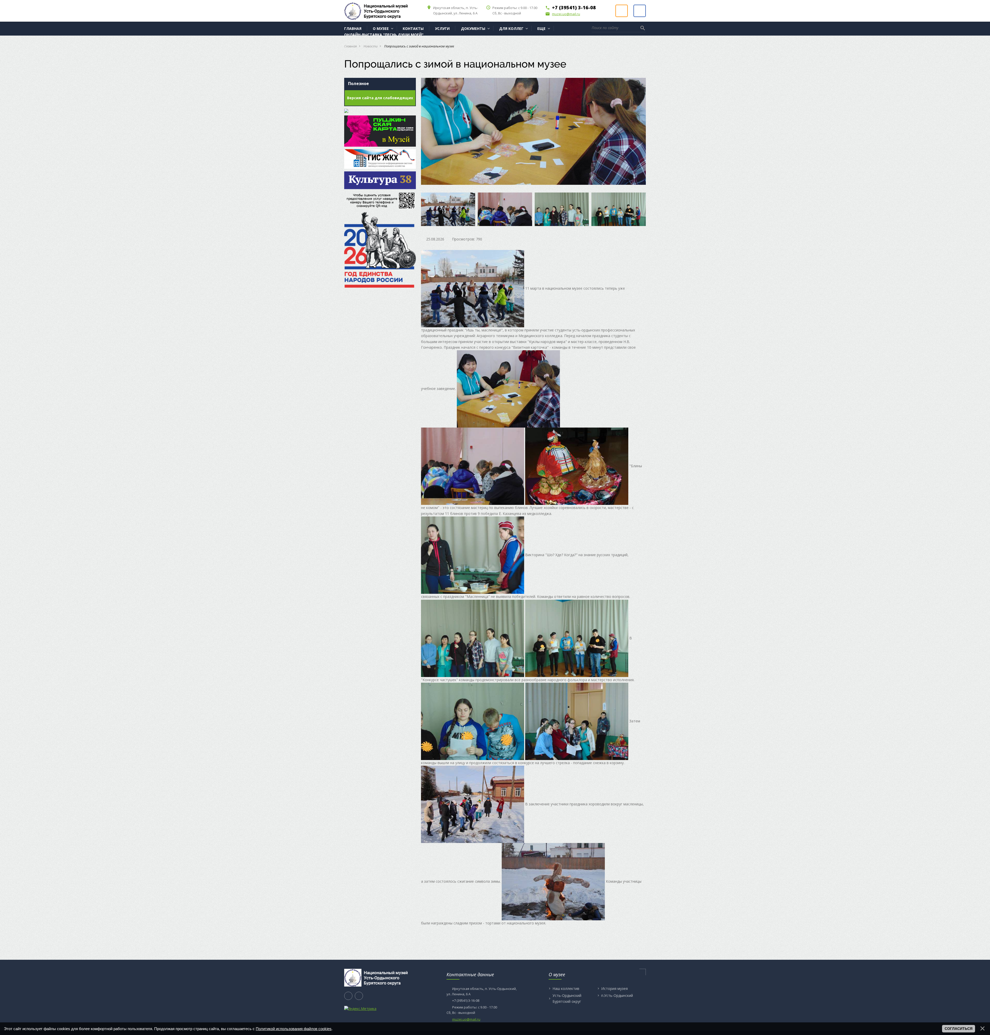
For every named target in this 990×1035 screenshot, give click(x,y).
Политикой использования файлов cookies (294, 1028)
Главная (350, 46)
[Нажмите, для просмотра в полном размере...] (472, 288)
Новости (370, 46)
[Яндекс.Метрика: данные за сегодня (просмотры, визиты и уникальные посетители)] (360, 1009)
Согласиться (958, 1028)
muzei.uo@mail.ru (562, 14)
